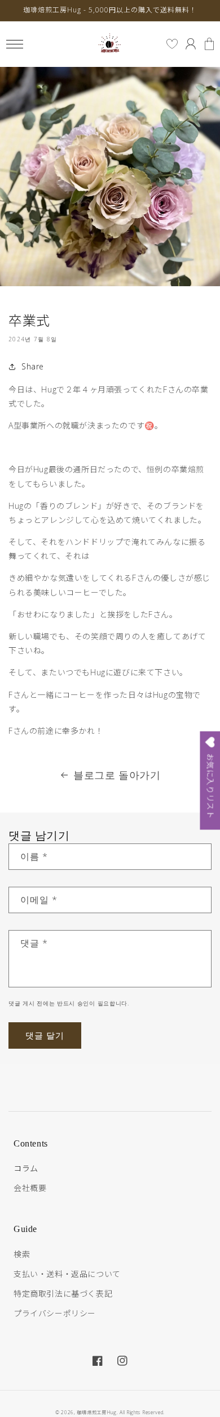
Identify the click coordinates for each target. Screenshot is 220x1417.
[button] (14, 44)
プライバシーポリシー (55, 1313)
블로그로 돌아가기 (116, 775)
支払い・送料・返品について (67, 1274)
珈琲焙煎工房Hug (96, 1412)
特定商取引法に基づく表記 (63, 1293)
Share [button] (32, 366)
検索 (22, 1254)
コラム (26, 1168)
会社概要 (30, 1188)
